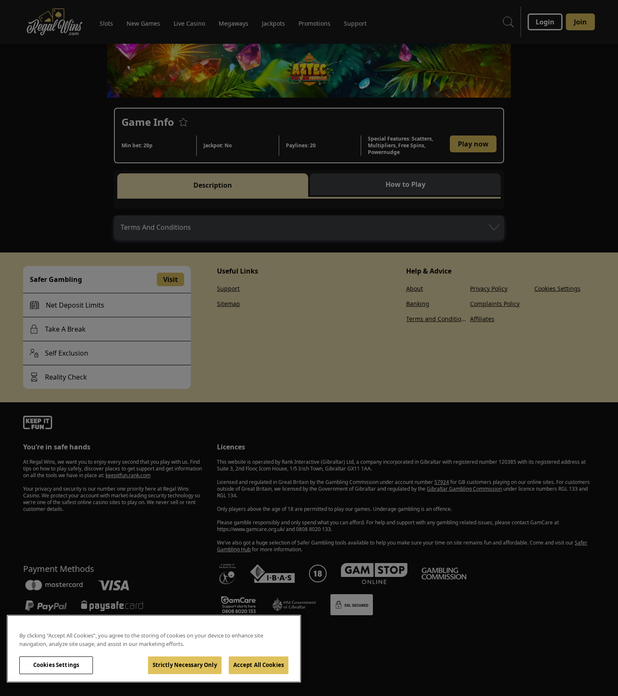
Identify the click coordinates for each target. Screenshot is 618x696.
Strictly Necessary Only (185, 665)
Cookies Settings (56, 665)
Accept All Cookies (258, 665)
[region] (154, 649)
